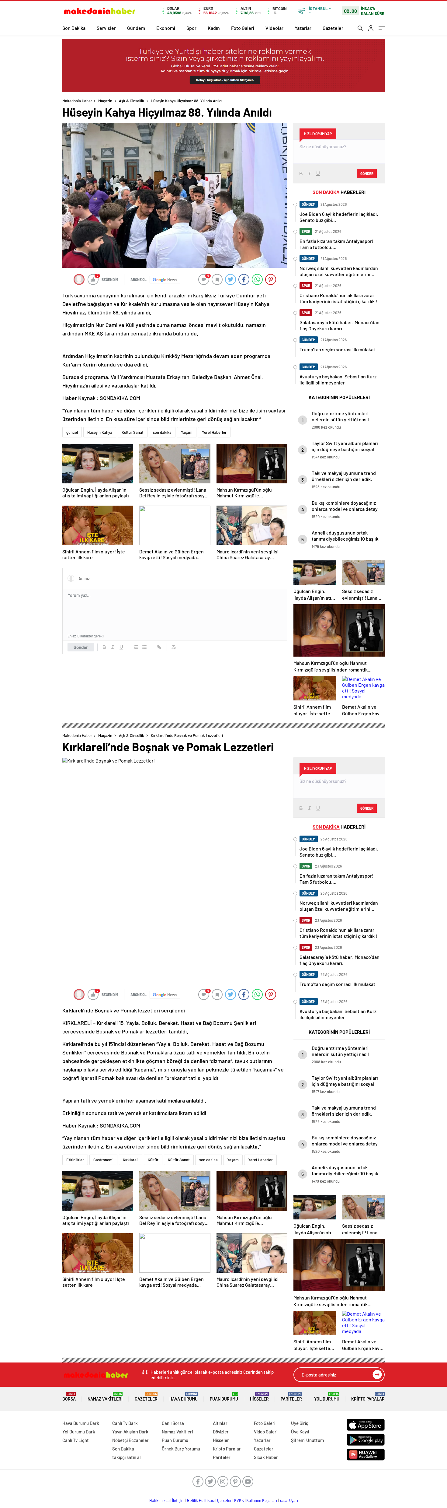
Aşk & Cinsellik (131, 100)
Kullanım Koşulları (261, 1500)
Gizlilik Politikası (201, 1500)
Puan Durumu (224, 1396)
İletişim (178, 1500)
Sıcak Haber (266, 1457)
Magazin (105, 100)
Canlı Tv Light (75, 1440)
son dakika (162, 432)
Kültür (153, 1159)
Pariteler (291, 1396)
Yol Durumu (326, 1396)
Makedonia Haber (77, 100)
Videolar (274, 28)
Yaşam (186, 432)
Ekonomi (165, 28)
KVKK (239, 1500)
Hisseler (259, 1396)
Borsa (69, 1396)
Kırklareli (130, 1159)
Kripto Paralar (368, 1396)
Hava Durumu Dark (80, 1423)
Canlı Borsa (173, 1423)
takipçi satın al (126, 1457)
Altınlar (220, 1423)
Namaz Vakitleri (105, 1396)
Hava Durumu (183, 1396)
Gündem (136, 28)
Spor (191, 28)
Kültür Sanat (133, 432)
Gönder (81, 647)
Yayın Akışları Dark (130, 1431)
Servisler (106, 28)
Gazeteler (333, 28)
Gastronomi (103, 1159)
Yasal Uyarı (288, 1500)
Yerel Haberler (214, 432)
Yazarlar (303, 28)
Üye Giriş (299, 1423)
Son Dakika (73, 28)
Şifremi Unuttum (307, 1440)
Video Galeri (265, 1431)
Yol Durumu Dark (78, 1431)
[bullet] (144, 647)
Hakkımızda (159, 1500)
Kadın (214, 28)
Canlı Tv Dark (125, 1423)
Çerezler (224, 1500)
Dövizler (221, 1431)
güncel (72, 432)
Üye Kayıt (300, 1431)
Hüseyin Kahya (99, 432)
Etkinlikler (75, 1159)
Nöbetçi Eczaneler (130, 1440)
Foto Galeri (242, 28)
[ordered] (136, 647)
